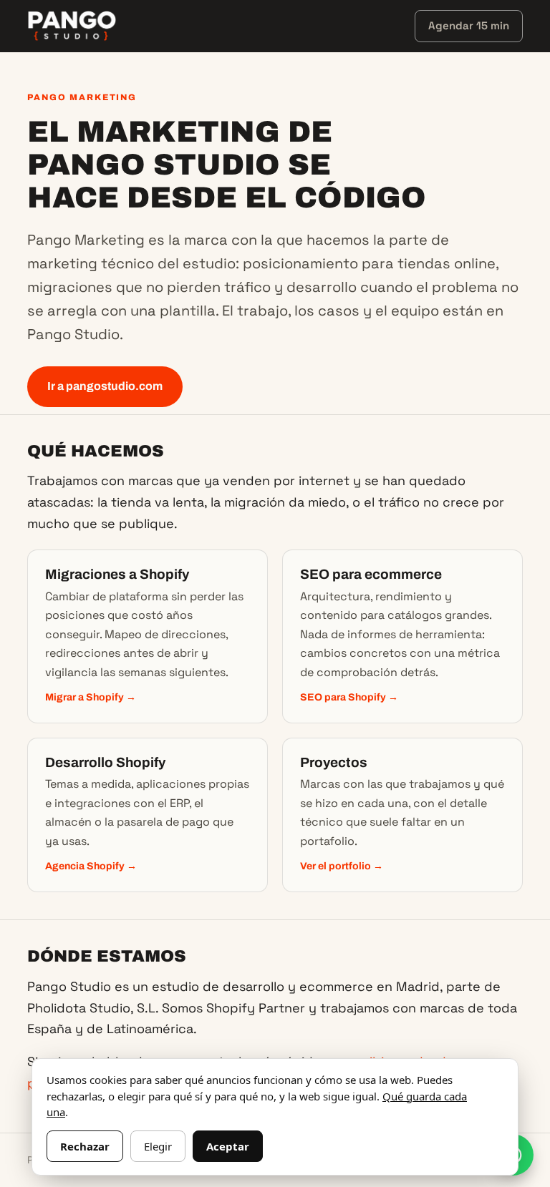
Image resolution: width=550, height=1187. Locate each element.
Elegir (158, 1146)
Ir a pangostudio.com (105, 386)
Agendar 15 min (468, 25)
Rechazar (85, 1146)
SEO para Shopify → (349, 697)
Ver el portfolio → (341, 866)
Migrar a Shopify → (90, 697)
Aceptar (227, 1146)
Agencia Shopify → (91, 866)
